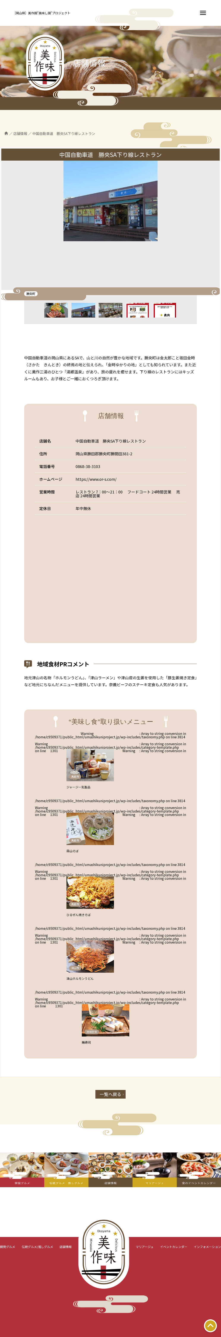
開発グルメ (7, 1246)
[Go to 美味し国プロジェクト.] (6, 133)
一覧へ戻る (110, 1094)
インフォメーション (207, 1246)
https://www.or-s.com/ (96, 479)
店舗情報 (66, 1246)
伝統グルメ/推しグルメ (37, 1246)
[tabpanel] (110, 225)
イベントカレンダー (173, 1246)
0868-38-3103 (88, 466)
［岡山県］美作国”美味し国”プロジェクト (41, 13)
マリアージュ (144, 1246)
